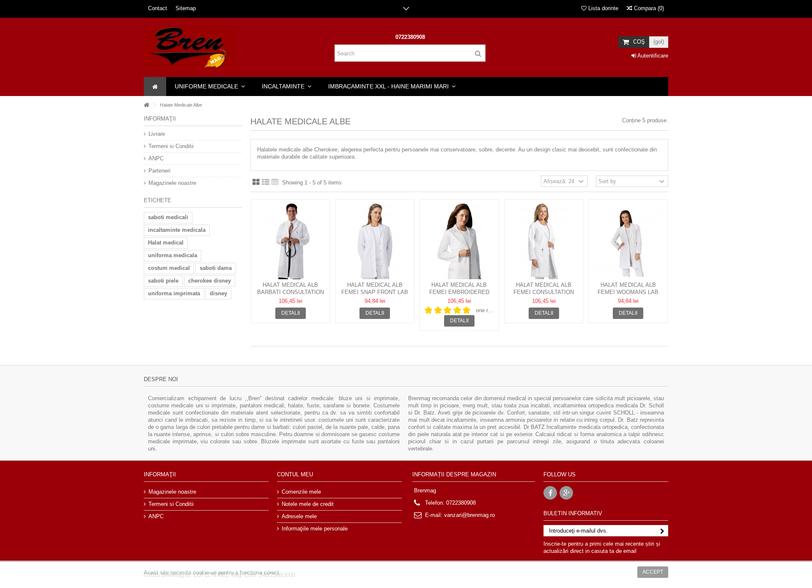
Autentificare (652, 55)
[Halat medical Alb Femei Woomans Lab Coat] (628, 241)
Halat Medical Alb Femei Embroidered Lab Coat (459, 292)
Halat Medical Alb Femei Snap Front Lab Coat (374, 292)
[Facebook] (550, 493)
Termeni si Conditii (171, 146)
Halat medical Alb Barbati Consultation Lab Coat (290, 292)
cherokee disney (209, 281)
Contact (157, 8)
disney (218, 293)
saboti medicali (168, 217)
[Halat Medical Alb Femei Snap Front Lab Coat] (375, 241)
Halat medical (166, 242)
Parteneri (159, 171)
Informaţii (160, 118)
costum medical (169, 268)
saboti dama (216, 268)
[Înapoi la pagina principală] (146, 105)
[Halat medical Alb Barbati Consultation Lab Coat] (290, 241)
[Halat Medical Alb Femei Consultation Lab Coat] (543, 241)
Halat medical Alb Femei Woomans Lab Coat (628, 292)
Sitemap (186, 8)
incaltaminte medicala (177, 230)
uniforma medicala (172, 255)
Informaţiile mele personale (315, 528)
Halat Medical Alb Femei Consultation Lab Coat (543, 292)
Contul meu (295, 474)
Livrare (156, 134)
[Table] (275, 182)
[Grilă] (256, 182)
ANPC (156, 158)
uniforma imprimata (174, 293)
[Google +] (566, 493)
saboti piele (163, 281)
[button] (209, 86)
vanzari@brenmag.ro (469, 515)
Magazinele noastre (172, 183)
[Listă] (265, 182)
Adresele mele (299, 516)
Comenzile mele (301, 492)
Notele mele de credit (308, 504)
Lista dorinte (602, 8)
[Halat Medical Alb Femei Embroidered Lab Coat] (459, 241)
